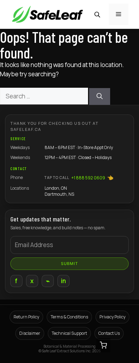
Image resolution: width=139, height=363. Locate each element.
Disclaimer (29, 333)
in (63, 281)
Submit (69, 263)
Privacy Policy (112, 317)
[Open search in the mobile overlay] (98, 14)
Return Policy (26, 317)
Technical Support (69, 333)
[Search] (99, 96)
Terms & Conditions (69, 317)
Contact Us (109, 333)
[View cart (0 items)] (103, 345)
